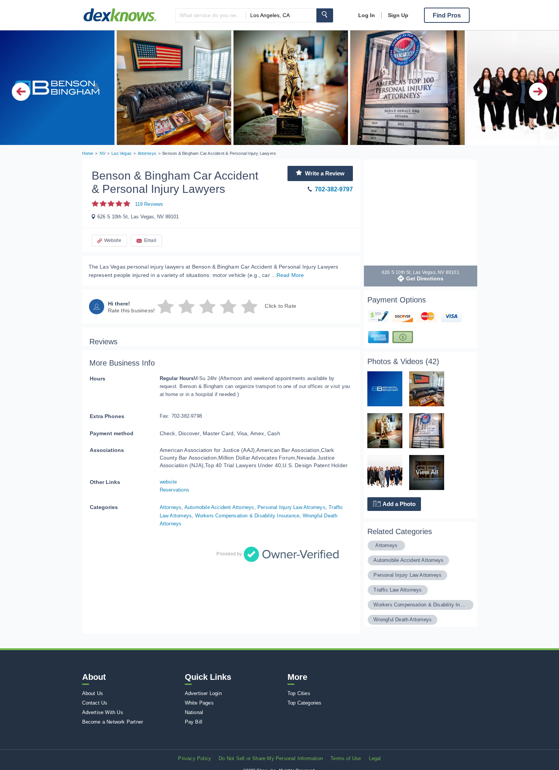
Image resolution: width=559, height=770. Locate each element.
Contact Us (95, 703)
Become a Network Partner (112, 722)
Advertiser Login (203, 693)
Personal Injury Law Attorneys (291, 507)
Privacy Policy (194, 758)
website (168, 482)
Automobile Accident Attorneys (219, 507)
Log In (366, 15)
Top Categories (304, 703)
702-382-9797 (334, 189)
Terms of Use (345, 758)
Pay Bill (194, 722)
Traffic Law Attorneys (397, 590)
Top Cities (298, 693)
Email (150, 240)
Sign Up (398, 15)
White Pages (199, 703)
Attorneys (171, 507)
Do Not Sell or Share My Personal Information (271, 758)
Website (112, 240)
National (194, 712)
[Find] (324, 15)
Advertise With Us (102, 712)
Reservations (174, 490)
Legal (375, 758)
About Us (92, 693)
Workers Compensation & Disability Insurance (247, 516)
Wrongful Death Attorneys (402, 619)
